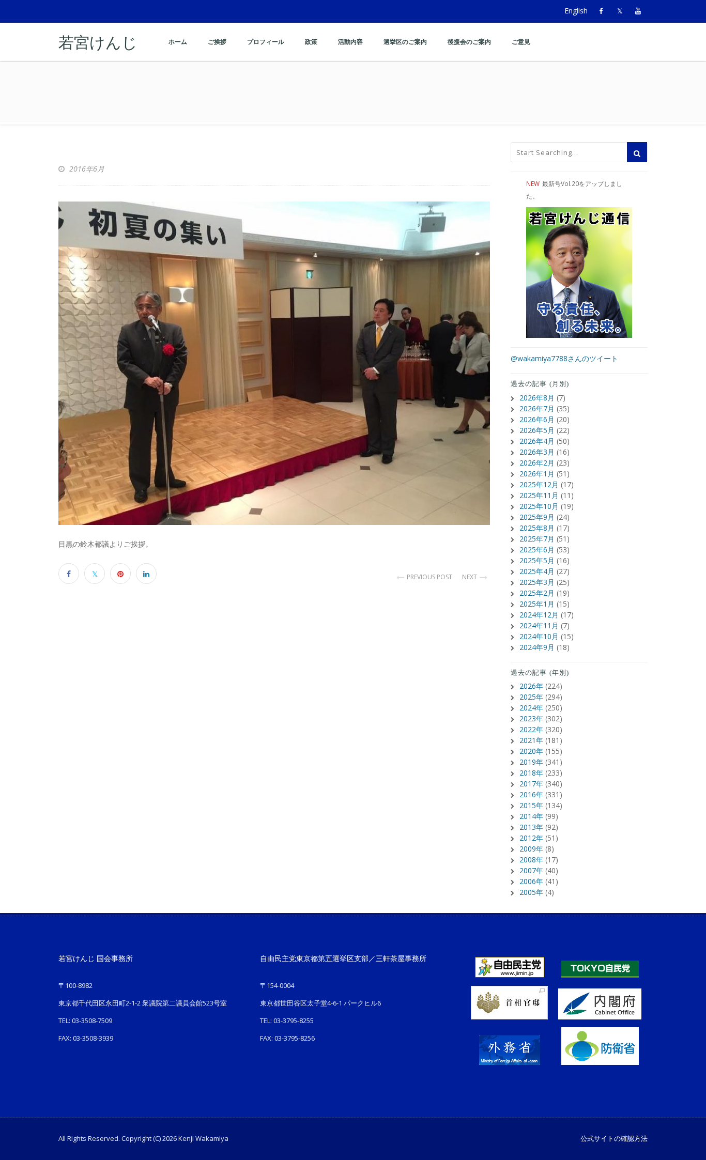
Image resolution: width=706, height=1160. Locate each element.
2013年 (531, 827)
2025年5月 (537, 560)
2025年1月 (537, 604)
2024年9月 (537, 647)
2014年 (531, 816)
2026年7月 (537, 408)
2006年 (531, 881)
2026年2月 (537, 463)
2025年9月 (537, 517)
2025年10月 (539, 506)
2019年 (531, 762)
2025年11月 (539, 495)
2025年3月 (537, 582)
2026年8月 (537, 398)
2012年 (531, 838)
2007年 (531, 870)
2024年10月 (539, 636)
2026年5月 (537, 430)
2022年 (531, 729)
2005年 (531, 892)
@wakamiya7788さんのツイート (564, 358)
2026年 (531, 686)
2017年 (531, 783)
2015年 (531, 805)
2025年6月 (537, 549)
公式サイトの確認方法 (614, 1138)
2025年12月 (539, 484)
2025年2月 (537, 593)
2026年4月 (537, 441)
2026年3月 (537, 452)
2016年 (531, 794)
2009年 (531, 849)
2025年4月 (537, 571)
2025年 (531, 697)
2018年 (531, 773)
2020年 (531, 751)
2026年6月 (537, 419)
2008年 (531, 859)
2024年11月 (539, 625)
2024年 (531, 708)
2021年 (531, 740)
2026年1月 (537, 473)
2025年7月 (537, 539)
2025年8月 (537, 528)
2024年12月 (539, 615)
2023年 (531, 718)
